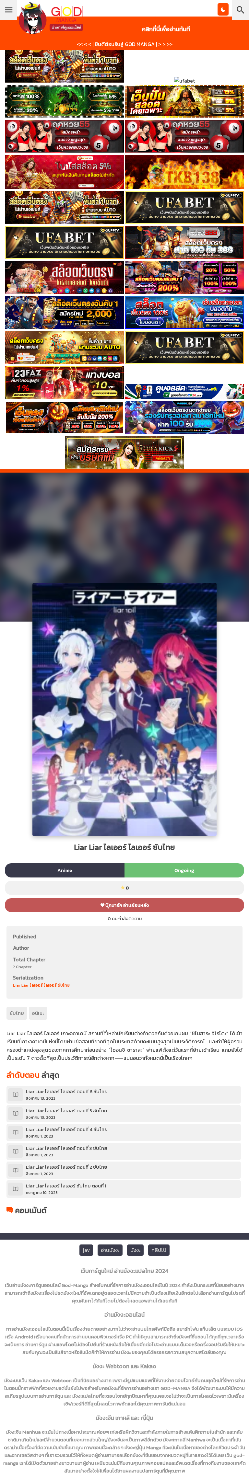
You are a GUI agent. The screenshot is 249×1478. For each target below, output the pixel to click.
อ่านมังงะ (110, 1250)
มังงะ (135, 1250)
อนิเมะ (38, 1013)
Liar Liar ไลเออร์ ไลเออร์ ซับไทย (41, 985)
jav (86, 1250)
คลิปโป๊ (158, 1250)
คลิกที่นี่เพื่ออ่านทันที (166, 28)
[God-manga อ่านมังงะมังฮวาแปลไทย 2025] (51, 31)
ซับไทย (17, 1013)
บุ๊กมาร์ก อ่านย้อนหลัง (126, 905)
